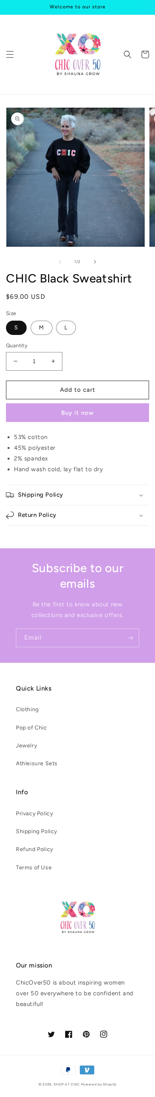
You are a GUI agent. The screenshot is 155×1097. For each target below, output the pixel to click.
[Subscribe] (130, 638)
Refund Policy (34, 849)
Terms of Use (34, 867)
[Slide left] (60, 262)
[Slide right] (95, 262)
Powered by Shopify (99, 1084)
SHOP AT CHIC (66, 1084)
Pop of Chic (31, 727)
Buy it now (77, 412)
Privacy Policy (34, 813)
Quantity (16, 345)
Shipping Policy (36, 831)
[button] (10, 54)
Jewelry (26, 745)
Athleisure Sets (37, 763)
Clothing (27, 709)
